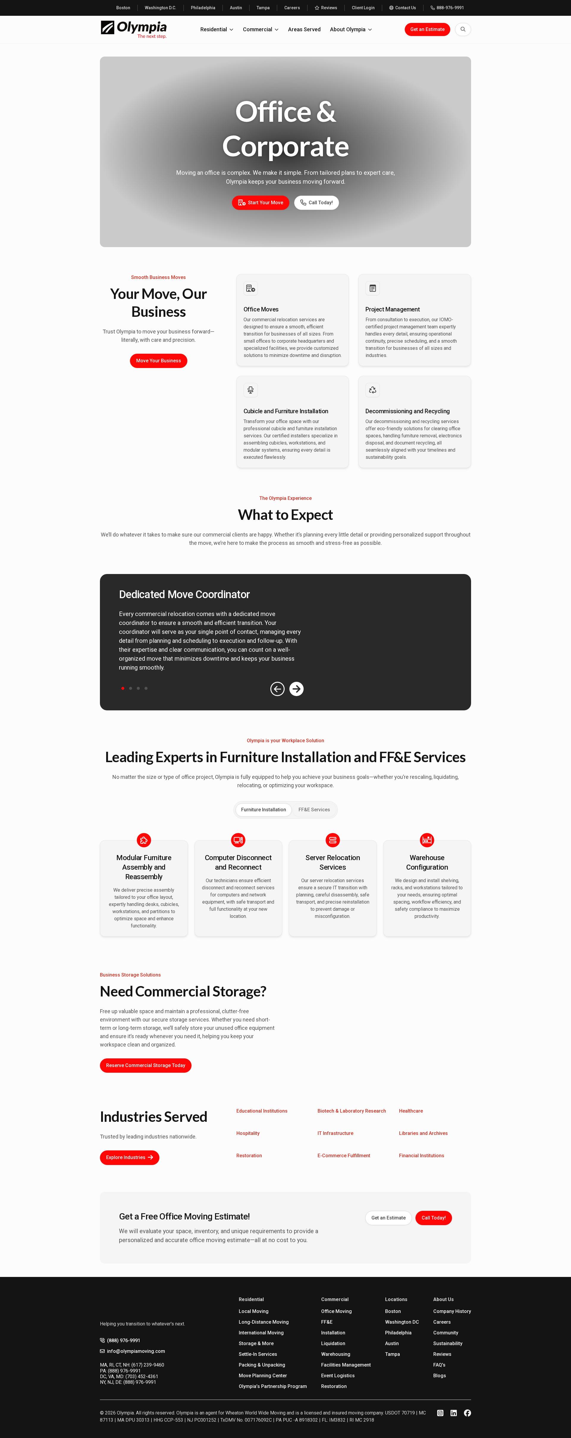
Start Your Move (265, 202)
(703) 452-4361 (142, 1376)
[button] (122, 688)
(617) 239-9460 (147, 1365)
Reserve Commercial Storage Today (145, 1065)
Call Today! (321, 202)
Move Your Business (158, 361)
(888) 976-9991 (123, 1340)
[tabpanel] (285, 888)
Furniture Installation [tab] (263, 809)
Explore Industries (125, 1157)
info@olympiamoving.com (136, 1351)
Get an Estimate (427, 29)
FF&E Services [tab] (314, 809)
